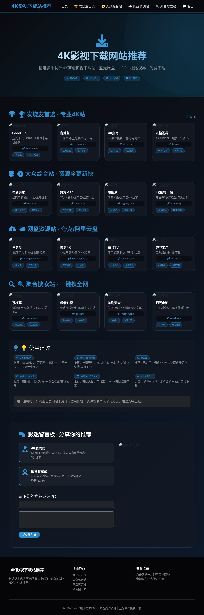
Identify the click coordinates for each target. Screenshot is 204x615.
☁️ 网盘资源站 (138, 6)
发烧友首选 (79, 575)
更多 (189, 117)
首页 (64, 6)
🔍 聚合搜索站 (165, 6)
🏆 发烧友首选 (84, 6)
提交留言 (28, 534)
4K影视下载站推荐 (31, 6)
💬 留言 (188, 6)
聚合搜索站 (79, 589)
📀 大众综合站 (111, 6)
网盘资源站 (79, 584)
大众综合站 (79, 579)
